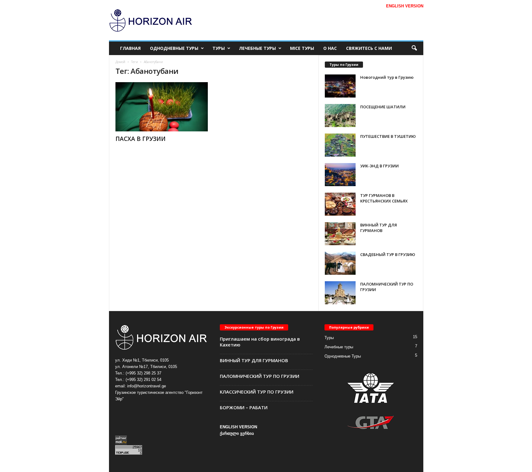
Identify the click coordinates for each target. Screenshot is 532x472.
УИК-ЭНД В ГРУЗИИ (379, 166)
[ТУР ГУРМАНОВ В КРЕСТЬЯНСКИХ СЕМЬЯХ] (340, 204)
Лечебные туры (257, 48)
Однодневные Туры (174, 48)
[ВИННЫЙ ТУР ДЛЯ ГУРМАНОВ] (340, 233)
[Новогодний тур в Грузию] (340, 86)
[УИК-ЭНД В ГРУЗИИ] (340, 174)
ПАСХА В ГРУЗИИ (140, 139)
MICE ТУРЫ (302, 48)
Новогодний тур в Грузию (386, 77)
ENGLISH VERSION (238, 427)
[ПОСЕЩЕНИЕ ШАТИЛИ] (340, 115)
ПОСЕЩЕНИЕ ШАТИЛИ (382, 107)
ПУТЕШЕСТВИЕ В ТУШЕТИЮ (388, 136)
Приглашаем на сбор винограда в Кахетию (260, 342)
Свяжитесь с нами (369, 48)
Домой (120, 62)
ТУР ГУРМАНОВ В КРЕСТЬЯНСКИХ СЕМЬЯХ (384, 198)
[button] (414, 48)
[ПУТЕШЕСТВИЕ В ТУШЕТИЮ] (340, 145)
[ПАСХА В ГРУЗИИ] (161, 106)
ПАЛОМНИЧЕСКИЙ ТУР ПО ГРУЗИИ (259, 376)
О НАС (330, 48)
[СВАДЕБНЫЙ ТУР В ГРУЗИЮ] (340, 263)
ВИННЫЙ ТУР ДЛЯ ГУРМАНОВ (378, 227)
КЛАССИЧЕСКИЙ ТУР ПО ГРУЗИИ (256, 392)
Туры (218, 48)
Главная (130, 48)
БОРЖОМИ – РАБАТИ (244, 407)
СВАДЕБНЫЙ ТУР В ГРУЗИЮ (387, 254)
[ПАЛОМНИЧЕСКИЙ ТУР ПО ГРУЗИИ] (340, 292)
